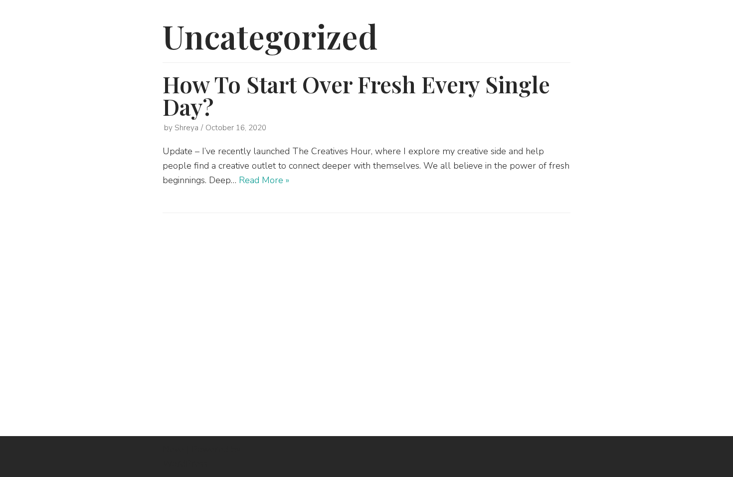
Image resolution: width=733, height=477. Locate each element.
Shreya (186, 128)
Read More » (264, 180)
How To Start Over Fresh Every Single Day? (356, 95)
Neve (173, 449)
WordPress (185, 464)
